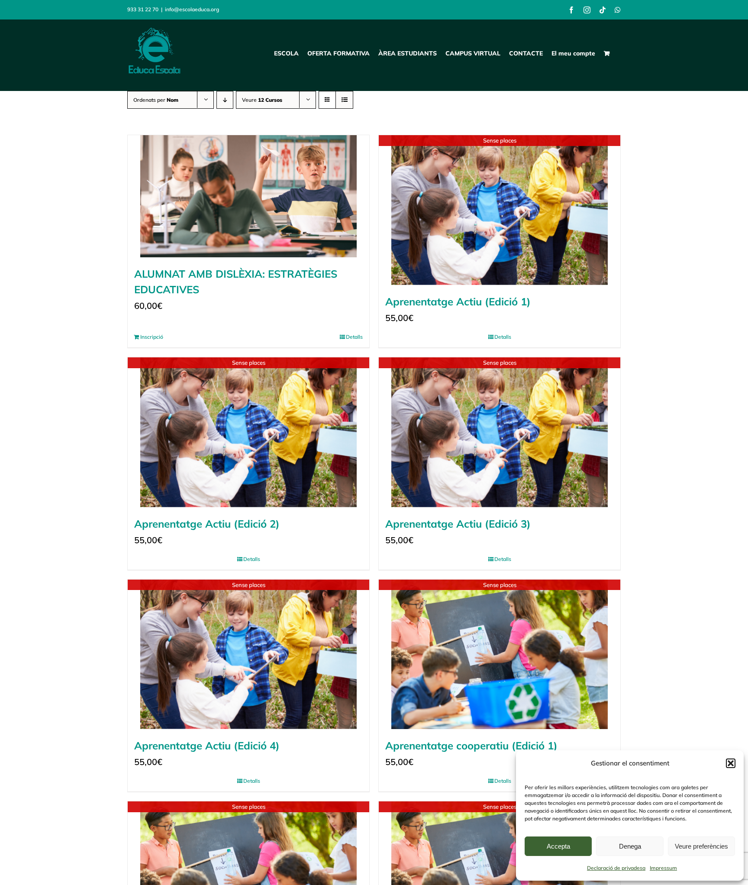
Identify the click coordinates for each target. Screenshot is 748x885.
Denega (630, 846)
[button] (730, 763)
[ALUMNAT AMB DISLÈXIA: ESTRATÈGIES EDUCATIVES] (248, 196)
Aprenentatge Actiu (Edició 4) (207, 745)
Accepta (558, 846)
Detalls (354, 337)
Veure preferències (701, 846)
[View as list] (344, 99)
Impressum (663, 868)
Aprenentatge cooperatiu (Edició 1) (471, 745)
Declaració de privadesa (616, 868)
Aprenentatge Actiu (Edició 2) (207, 523)
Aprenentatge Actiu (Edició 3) (458, 523)
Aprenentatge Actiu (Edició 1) (458, 301)
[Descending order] (224, 100)
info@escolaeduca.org (192, 9)
